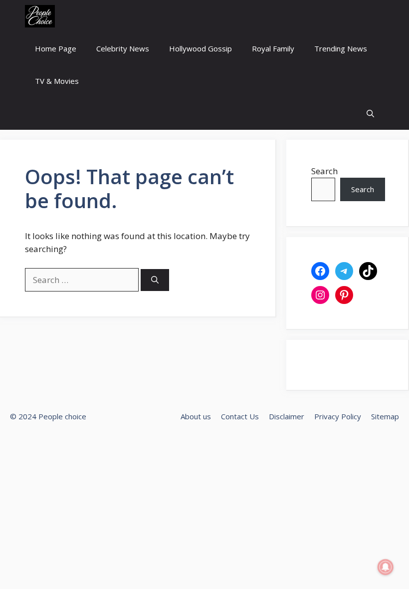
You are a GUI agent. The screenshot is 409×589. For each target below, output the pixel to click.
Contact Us (240, 416)
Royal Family (273, 48)
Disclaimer (286, 416)
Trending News (340, 48)
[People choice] (40, 16)
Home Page (55, 48)
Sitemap (385, 416)
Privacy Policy (337, 416)
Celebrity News (122, 48)
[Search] (155, 280)
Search (324, 171)
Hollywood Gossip (200, 48)
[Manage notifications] (386, 567)
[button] (370, 113)
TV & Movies (57, 81)
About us (196, 416)
